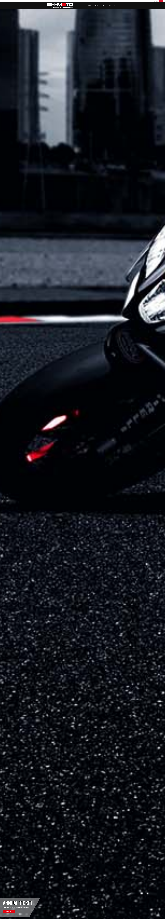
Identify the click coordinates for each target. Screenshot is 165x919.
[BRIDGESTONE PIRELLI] (60, 7)
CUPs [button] (103, 5)
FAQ (115, 5)
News (109, 5)
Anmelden (155, 1)
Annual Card (9, 911)
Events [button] (89, 5)
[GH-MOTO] (60, 4)
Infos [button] (96, 5)
